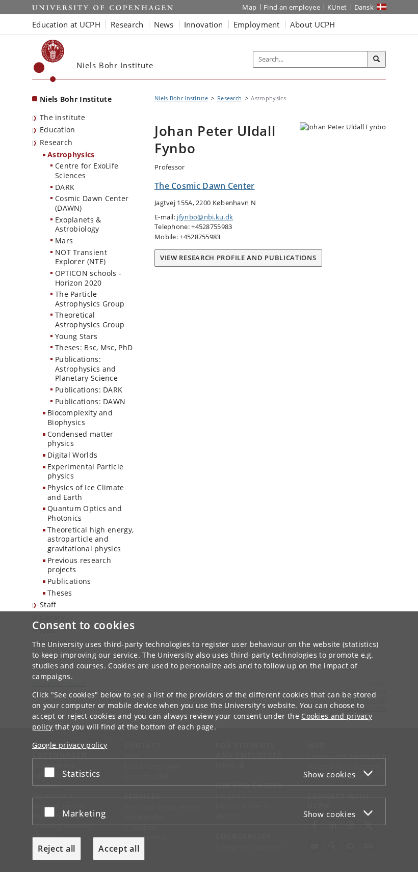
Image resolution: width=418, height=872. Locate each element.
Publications (69, 581)
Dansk (364, 7)
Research (56, 142)
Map (249, 7)
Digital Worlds (72, 455)
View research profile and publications (238, 257)
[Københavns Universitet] (49, 61)
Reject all (56, 848)
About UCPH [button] (312, 24)
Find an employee (292, 7)
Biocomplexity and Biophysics (80, 417)
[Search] (377, 59)
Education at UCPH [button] (66, 24)
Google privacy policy (69, 745)
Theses (59, 593)
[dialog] (209, 741)
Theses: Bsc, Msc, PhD (94, 347)
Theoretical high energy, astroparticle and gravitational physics (90, 539)
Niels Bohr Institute (76, 99)
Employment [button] (256, 24)
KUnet (337, 7)
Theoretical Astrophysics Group (89, 319)
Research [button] (127, 24)
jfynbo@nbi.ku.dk (205, 216)
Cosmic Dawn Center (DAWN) (91, 203)
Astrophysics (71, 154)
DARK (64, 187)
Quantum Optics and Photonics (84, 513)
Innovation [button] (203, 24)
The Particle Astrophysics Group (89, 298)
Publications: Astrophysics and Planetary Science (86, 368)
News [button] (164, 24)
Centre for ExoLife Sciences (86, 170)
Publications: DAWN (90, 401)
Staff (48, 604)
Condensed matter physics (80, 438)
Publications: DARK (88, 390)
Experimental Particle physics (85, 471)
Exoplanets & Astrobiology (78, 224)
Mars (64, 240)
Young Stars (76, 336)
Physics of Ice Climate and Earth (85, 492)
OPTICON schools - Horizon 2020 (88, 278)
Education (57, 129)
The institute (62, 117)
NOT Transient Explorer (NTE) (81, 257)
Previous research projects (79, 565)
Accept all (118, 848)
